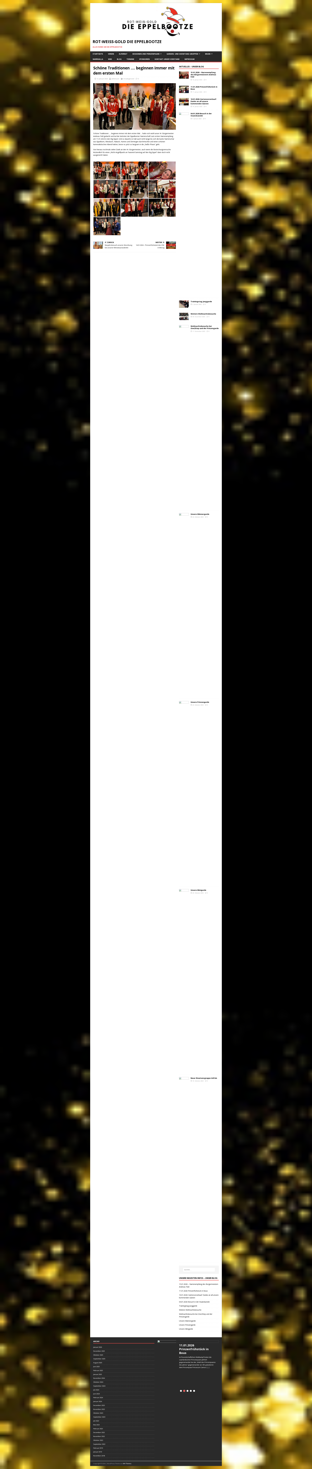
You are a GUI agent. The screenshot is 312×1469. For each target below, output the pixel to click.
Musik (207, 54)
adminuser (115, 79)
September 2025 (99, 1359)
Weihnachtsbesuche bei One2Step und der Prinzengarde (205, 327)
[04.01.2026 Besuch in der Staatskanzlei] (184, 294)
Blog (119, 59)
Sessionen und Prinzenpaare (146, 54)
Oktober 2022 (98, 1440)
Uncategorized (128, 79)
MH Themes (127, 1464)
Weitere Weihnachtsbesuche (203, 314)
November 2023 (99, 1409)
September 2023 (99, 1417)
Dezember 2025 (99, 1351)
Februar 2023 (98, 1429)
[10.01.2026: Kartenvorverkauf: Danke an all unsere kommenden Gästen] (184, 104)
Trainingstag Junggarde (201, 301)
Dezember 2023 (99, 1405)
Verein (111, 54)
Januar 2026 (97, 1347)
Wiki (110, 59)
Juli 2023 (96, 1421)
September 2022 (99, 1444)
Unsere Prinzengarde (200, 702)
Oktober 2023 (98, 1413)
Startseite (98, 54)
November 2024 (99, 1378)
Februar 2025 (98, 1370)
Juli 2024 (96, 1390)
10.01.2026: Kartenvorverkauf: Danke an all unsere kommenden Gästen (204, 101)
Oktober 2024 (98, 1382)
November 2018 (99, 1456)
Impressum (190, 59)
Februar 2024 (98, 1397)
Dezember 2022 (99, 1432)
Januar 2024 (97, 1401)
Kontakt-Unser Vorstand (167, 59)
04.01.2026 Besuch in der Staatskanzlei (201, 114)
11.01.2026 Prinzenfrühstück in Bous (204, 88)
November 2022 (99, 1436)
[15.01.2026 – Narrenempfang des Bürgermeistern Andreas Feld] (184, 77)
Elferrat (123, 54)
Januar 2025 (97, 1374)
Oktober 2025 (98, 1355)
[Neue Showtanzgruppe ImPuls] (184, 1258)
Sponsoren (144, 59)
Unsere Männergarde (200, 514)
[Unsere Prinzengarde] (184, 882)
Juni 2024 (96, 1394)
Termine (130, 59)
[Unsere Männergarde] (184, 695)
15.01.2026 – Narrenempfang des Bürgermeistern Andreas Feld (203, 74)
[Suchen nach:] (199, 1270)
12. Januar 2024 (102, 79)
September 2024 (99, 1386)
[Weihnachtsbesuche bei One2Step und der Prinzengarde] (184, 507)
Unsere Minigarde (198, 890)
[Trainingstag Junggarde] (184, 306)
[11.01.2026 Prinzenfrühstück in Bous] (184, 92)
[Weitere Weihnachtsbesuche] (184, 319)
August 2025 (97, 1363)
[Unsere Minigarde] (184, 1070)
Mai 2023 (96, 1425)
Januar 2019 (97, 1452)
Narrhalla (98, 59)
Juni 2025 (96, 1366)
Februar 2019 (98, 1448)
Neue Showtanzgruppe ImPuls (204, 1078)
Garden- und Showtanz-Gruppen (182, 54)
